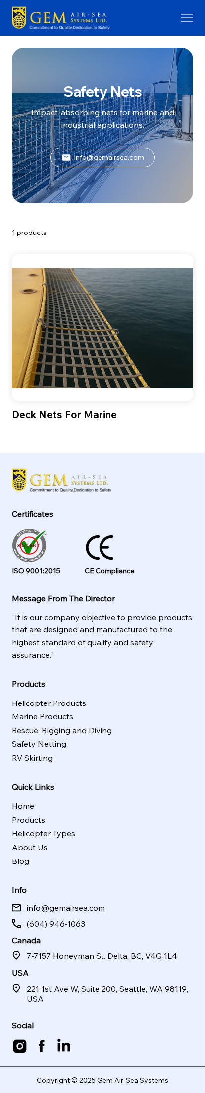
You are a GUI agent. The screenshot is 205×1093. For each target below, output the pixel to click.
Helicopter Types (43, 833)
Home (23, 806)
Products (28, 820)
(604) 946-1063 (56, 924)
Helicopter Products (49, 703)
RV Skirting (32, 758)
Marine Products (42, 716)
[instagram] (20, 1046)
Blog (20, 861)
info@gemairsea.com (66, 908)
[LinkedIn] (64, 1046)
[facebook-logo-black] (42, 1046)
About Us (30, 847)
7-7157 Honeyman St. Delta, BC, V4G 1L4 (102, 956)
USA (20, 973)
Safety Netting (39, 744)
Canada (26, 940)
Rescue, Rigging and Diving (62, 730)
